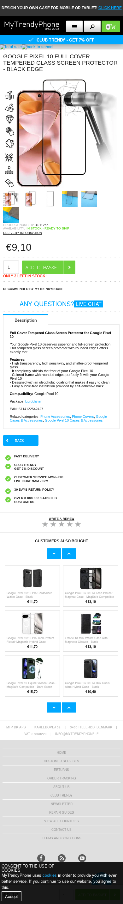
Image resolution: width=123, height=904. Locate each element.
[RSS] (62, 858)
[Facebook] (41, 858)
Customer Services (61, 761)
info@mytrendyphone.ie (77, 734)
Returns (61, 769)
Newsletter (62, 804)
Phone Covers (83, 416)
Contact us (61, 829)
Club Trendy (61, 795)
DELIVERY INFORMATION (22, 233)
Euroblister (33, 401)
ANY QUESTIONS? (61, 303)
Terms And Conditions (61, 838)
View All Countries (61, 821)
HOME (61, 752)
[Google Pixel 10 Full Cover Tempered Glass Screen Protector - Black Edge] (60, 189)
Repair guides (61, 812)
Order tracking (61, 778)
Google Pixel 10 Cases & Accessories (74, 420)
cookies (50, 875)
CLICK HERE (110, 8)
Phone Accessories (55, 416)
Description (26, 320)
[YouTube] (82, 858)
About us (61, 787)
